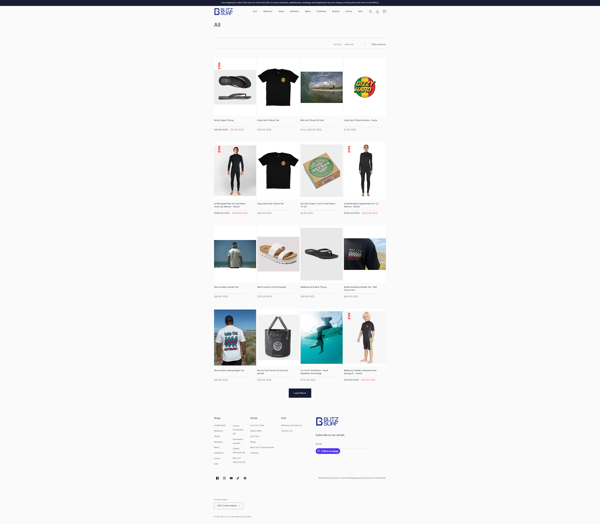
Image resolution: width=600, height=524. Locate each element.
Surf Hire (254, 436)
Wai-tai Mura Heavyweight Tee (229, 370)
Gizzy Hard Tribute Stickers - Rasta (360, 120)
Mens (217, 447)
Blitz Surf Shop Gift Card (312, 120)
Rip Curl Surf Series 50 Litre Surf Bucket (272, 372)
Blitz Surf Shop (227, 516)
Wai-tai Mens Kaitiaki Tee (226, 287)
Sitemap (254, 453)
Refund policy (325, 478)
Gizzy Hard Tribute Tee (268, 120)
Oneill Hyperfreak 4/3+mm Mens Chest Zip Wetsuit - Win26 (230, 205)
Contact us (286, 431)
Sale (216, 464)
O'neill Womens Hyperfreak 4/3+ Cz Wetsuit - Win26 (361, 205)
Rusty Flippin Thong (223, 120)
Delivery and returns (291, 425)
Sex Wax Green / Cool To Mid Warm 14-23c (318, 205)
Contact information (375, 478)
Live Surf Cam (257, 425)
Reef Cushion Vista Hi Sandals (271, 287)
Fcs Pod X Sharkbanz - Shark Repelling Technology (314, 372)
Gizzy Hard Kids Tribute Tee (270, 203)
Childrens (219, 453)
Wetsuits (218, 431)
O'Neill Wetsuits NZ (239, 451)
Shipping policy (357, 478)
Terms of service (341, 478)
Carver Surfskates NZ (238, 430)
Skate (217, 436)
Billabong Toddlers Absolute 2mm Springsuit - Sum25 (360, 372)
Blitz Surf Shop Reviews (262, 447)
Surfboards (219, 425)
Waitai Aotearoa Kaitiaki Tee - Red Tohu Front (360, 288)
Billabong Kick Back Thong (313, 287)
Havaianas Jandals (238, 441)
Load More (300, 393)
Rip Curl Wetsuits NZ (239, 460)
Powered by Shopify (242, 516)
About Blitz (256, 431)
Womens (218, 442)
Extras (217, 458)
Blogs (253, 442)
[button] (370, 11)
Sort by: (337, 44)
